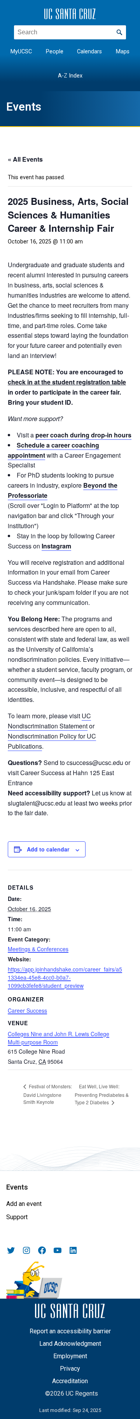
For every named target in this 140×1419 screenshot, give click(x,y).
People (54, 51)
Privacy (70, 1368)
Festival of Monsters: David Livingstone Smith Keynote (47, 1094)
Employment (70, 1356)
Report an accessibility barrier (70, 1331)
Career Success (27, 1010)
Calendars (89, 51)
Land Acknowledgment (70, 1343)
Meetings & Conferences (38, 949)
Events (23, 106)
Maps (123, 51)
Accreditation (70, 1381)
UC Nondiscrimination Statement (49, 720)
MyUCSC (21, 51)
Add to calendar (48, 849)
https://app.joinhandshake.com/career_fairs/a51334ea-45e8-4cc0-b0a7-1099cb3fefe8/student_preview (65, 977)
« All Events (25, 159)
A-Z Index (70, 75)
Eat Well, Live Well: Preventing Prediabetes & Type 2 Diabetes (102, 1094)
